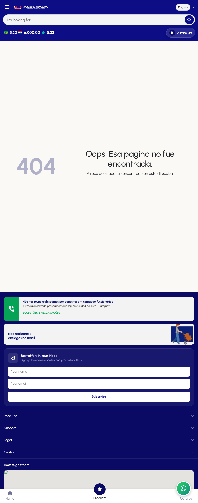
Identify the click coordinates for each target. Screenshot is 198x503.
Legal (8, 440)
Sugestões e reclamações (41, 312)
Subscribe (99, 397)
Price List (186, 33)
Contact (10, 452)
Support (10, 428)
